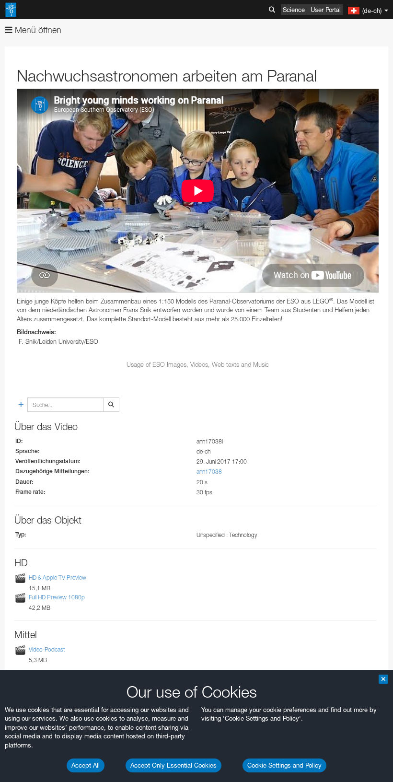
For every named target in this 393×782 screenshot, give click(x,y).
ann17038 (209, 471)
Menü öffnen (36, 30)
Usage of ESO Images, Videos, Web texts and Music (198, 364)
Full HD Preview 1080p (57, 597)
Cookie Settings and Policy (284, 765)
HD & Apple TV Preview (57, 577)
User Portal (326, 9)
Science (294, 9)
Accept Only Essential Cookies (173, 765)
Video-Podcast (47, 649)
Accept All (85, 765)
